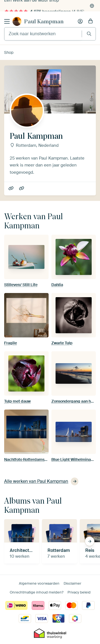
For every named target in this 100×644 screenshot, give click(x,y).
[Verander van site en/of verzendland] (92, 6)
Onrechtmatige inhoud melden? (36, 592)
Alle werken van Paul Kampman (36, 481)
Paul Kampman (44, 21)
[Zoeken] (89, 33)
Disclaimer (72, 583)
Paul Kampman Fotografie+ (11, 188)
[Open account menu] (80, 21)
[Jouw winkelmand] (90, 21)
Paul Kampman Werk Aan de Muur (22, 188)
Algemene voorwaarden (39, 583)
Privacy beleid (79, 592)
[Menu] (7, 21)
